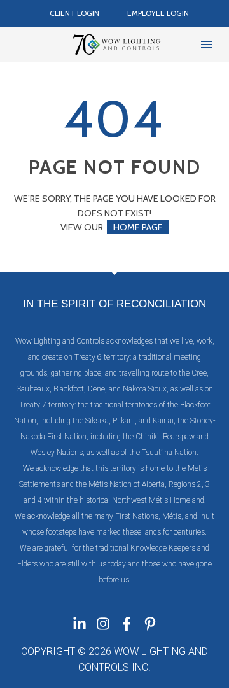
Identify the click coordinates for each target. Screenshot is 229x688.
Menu (206, 44)
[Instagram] (103, 624)
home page (138, 227)
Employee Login (158, 13)
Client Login (74, 13)
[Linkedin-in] (80, 624)
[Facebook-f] (127, 624)
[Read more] (24, 44)
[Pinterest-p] (150, 624)
